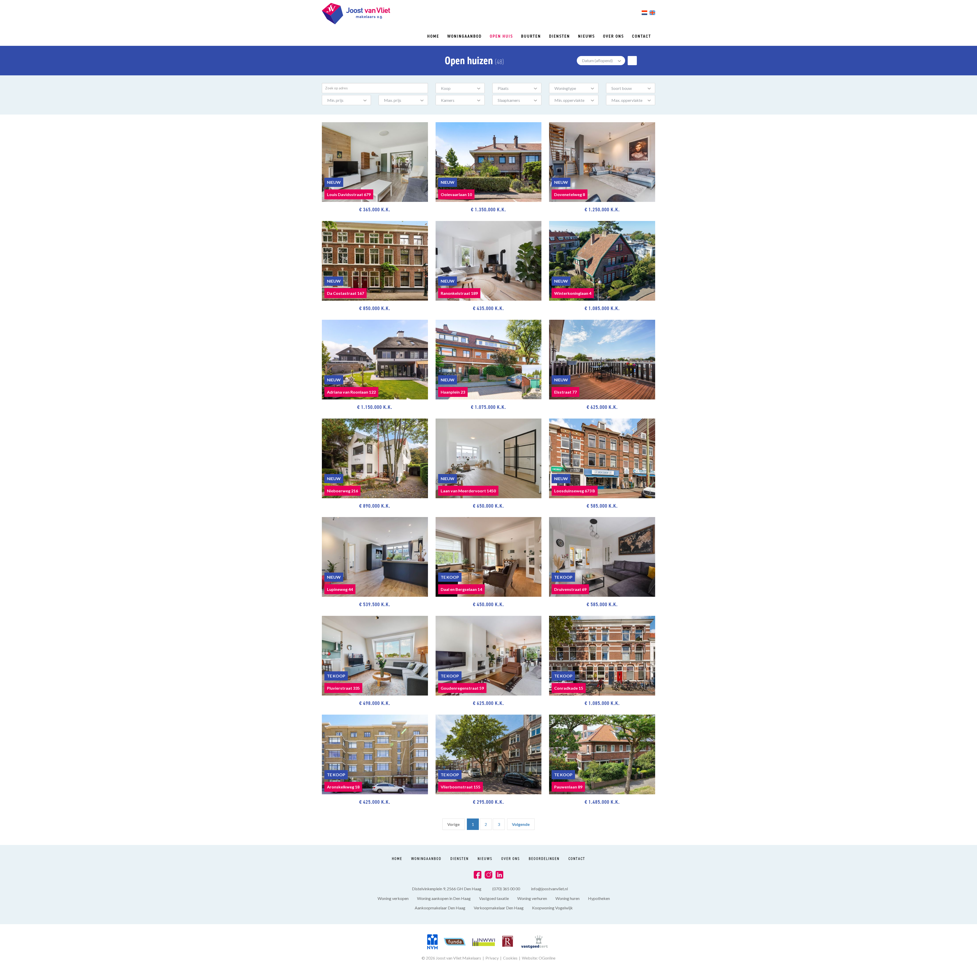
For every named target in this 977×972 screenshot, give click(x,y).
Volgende (521, 824)
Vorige (453, 824)
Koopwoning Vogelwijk (552, 907)
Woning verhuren (532, 898)
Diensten (559, 36)
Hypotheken (599, 898)
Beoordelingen (544, 858)
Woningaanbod (464, 36)
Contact (641, 36)
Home (433, 36)
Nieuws (586, 36)
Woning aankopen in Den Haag (444, 898)
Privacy (492, 957)
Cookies (510, 957)
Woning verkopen (393, 898)
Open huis (501, 36)
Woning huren (567, 898)
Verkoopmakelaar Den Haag (499, 907)
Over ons (613, 36)
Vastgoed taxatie (494, 898)
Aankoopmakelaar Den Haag (440, 907)
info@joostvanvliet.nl (549, 888)
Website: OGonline (538, 957)
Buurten (531, 36)
